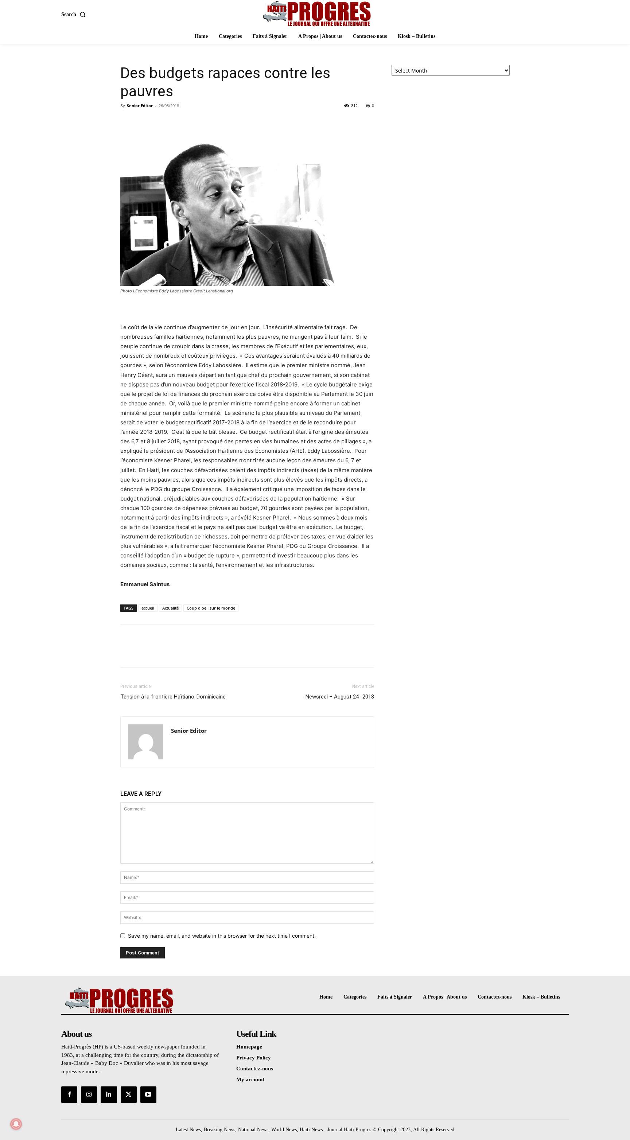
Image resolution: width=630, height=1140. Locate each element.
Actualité (170, 608)
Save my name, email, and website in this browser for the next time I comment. (222, 936)
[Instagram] (89, 1094)
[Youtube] (148, 1094)
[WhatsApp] (178, 122)
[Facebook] (127, 122)
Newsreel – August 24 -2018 (340, 696)
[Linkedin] (109, 1094)
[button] (75, 14)
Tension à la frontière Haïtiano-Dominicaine (173, 696)
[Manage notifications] (16, 1124)
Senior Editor (140, 105)
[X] (144, 122)
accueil (147, 608)
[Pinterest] (161, 122)
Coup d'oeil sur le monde (211, 608)
